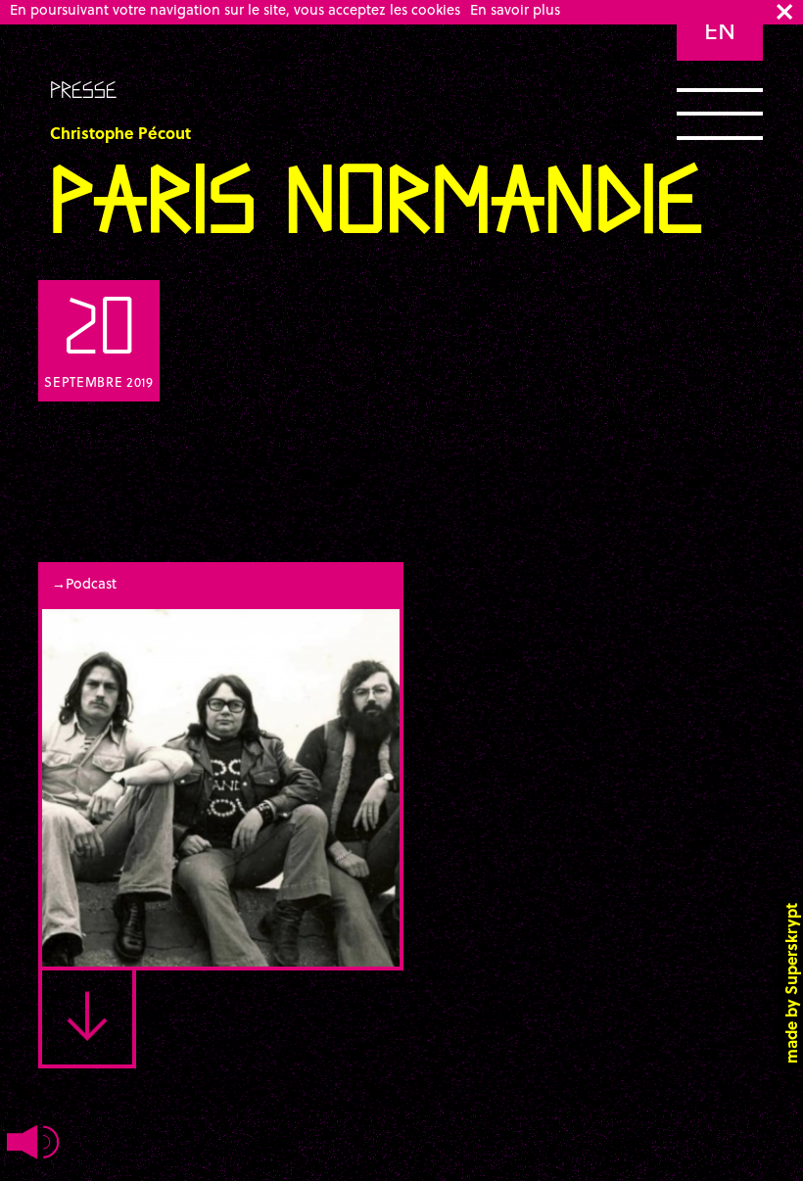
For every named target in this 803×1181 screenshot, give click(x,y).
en (719, 30)
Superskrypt (790, 949)
